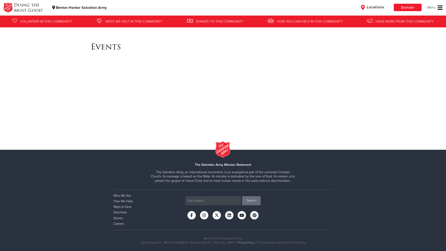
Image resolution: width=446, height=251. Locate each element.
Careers (118, 224)
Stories (118, 218)
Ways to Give (122, 207)
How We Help (123, 201)
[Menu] (435, 7)
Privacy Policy (245, 242)
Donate (407, 7)
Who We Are (122, 196)
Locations (375, 7)
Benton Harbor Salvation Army (81, 7)
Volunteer (120, 212)
